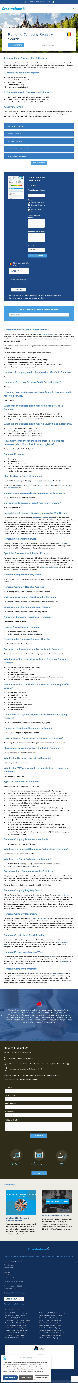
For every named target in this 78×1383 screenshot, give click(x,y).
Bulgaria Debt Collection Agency (16, 1318)
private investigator (51, 957)
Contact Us (58, 1256)
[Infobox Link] (16, 1158)
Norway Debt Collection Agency (50, 1315)
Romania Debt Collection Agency (50, 1323)
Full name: (9, 1087)
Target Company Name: (36, 191)
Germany (19, 481)
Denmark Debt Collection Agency (16, 1323)
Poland (60, 485)
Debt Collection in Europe (13, 1310)
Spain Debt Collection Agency (49, 1328)
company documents (40, 918)
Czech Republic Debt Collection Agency (19, 1320)
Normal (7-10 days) (37, 202)
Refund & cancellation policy (14, 1304)
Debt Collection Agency (18, 1256)
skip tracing (64, 961)
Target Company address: (34, 216)
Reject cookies (26, 1377)
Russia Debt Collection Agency (50, 1325)
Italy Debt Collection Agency (15, 1338)
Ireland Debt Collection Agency (16, 1335)
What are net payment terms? (55, 1215)
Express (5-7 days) (36, 206)
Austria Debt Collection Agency (16, 1313)
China (70, 485)
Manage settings (41, 1377)
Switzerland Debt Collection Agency (52, 1333)
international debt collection (42, 518)
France (39, 481)
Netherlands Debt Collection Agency (52, 1313)
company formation (57, 973)
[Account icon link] (53, 2)
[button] (35, 2)
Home (7, 1256)
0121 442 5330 (30, 1075)
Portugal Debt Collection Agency (50, 1320)
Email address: (10, 1095)
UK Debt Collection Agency (48, 1338)
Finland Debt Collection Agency (16, 1325)
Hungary (50, 481)
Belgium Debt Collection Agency (16, 1315)
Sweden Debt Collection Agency (50, 1330)
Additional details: (12, 1120)
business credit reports (50, 567)
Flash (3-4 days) (36, 210)
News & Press (68, 1256)
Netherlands (12, 488)
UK (59, 481)
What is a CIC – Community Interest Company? (18, 1219)
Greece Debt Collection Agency (16, 1333)
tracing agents (64, 543)
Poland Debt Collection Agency (50, 1318)
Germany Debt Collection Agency (16, 1330)
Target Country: (34, 246)
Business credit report (50, 334)
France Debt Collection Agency (16, 1328)
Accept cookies (10, 1377)
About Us (49, 1256)
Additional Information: (36, 232)
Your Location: (10, 1112)
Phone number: (11, 1103)
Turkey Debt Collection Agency (50, 1335)
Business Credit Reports (36, 1256)
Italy (29, 481)
